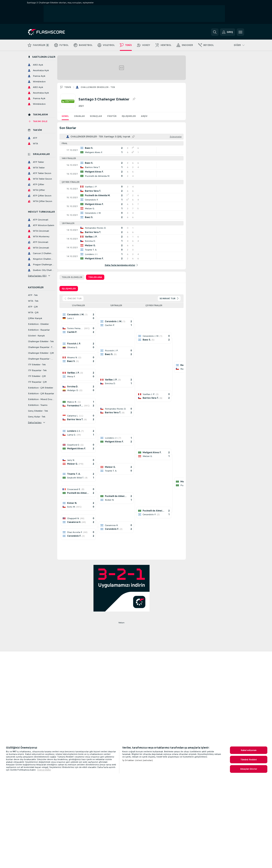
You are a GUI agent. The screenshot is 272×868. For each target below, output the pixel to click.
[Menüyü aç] (240, 32)
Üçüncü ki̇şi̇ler (44, 770)
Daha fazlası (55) (37, 275)
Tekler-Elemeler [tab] (72, 277)
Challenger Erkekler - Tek (98, 87)
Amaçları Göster (248, 769)
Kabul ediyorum (249, 750)
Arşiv (144, 116)
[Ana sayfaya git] (53, 32)
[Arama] (215, 32)
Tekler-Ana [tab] (95, 277)
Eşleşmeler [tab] (69, 288)
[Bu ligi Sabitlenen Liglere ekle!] (134, 99)
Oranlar (79, 116)
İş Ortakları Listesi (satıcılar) (137, 760)
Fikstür (111, 116)
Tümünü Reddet (248, 759)
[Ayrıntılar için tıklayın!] (121, 150)
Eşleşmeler (129, 116)
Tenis (67, 87)
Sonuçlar (96, 116)
